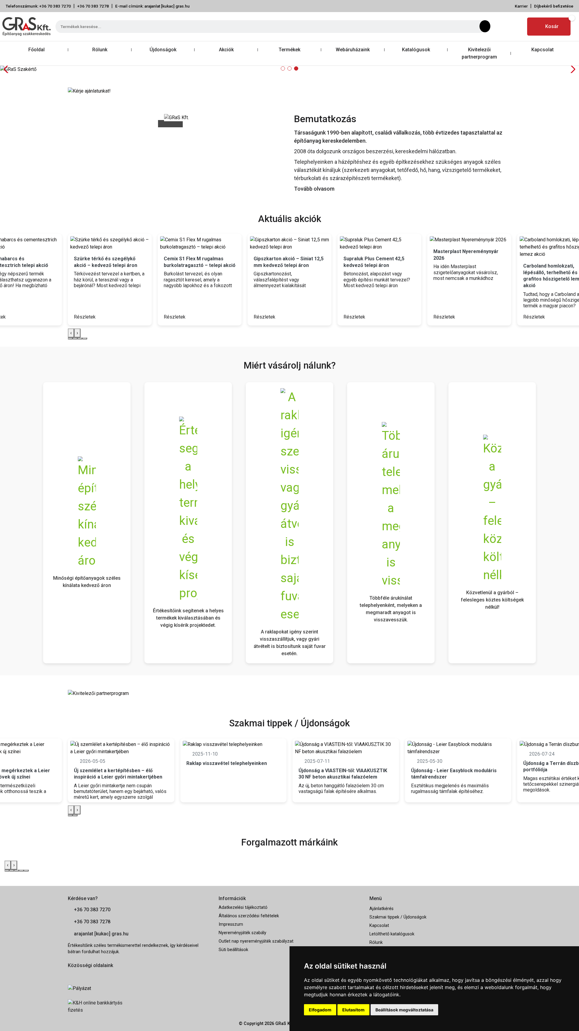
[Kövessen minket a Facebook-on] (71, 975)
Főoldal (36, 49)
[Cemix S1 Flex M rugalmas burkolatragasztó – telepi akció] (199, 243)
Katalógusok (416, 49)
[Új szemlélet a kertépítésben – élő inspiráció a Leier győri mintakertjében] (121, 748)
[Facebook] (502, 26)
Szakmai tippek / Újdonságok (397, 917)
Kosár (551, 26)
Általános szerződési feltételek (249, 915)
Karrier (521, 6)
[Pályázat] (139, 988)
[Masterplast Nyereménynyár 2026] (469, 239)
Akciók (226, 49)
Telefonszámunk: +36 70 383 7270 (38, 6)
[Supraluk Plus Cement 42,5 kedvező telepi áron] (379, 243)
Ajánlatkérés (381, 908)
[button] (283, 68)
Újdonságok (163, 49)
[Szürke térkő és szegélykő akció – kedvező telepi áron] (109, 243)
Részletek (85, 317)
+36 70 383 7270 (92, 909)
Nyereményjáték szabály (242, 932)
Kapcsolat (542, 49)
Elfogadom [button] (320, 1009)
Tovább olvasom (314, 189)
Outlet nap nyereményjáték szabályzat (256, 941)
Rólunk (99, 49)
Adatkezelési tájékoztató (243, 907)
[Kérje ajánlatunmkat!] (89, 91)
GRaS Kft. (284, 1023)
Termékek (289, 49)
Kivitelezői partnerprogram (479, 53)
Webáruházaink (353, 49)
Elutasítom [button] (353, 1009)
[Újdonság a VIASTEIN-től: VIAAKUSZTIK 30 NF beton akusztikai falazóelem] (346, 748)
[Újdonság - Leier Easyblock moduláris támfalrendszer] (458, 748)
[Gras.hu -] (26, 26)
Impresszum (231, 924)
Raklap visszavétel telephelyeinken (226, 763)
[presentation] (71, 333)
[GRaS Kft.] (176, 117)
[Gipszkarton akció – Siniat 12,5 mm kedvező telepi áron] (289, 243)
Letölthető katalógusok (391, 934)
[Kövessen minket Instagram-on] (87, 975)
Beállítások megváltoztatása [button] (404, 1009)
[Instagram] (516, 26)
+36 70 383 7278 (93, 6)
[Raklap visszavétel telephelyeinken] (233, 744)
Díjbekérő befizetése (553, 6)
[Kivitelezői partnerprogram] (98, 693)
